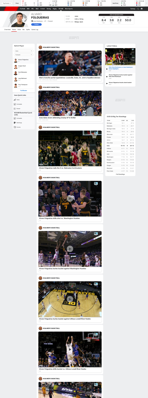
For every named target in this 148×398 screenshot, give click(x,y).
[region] (120, 146)
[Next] (146, 3)
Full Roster (23, 90)
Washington (110, 157)
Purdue (109, 137)
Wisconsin (110, 134)
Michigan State (111, 128)
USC (108, 154)
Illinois (108, 131)
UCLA (108, 140)
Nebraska (109, 126)
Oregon (109, 165)
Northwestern (110, 162)
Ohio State (110, 143)
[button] (138, 9)
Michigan (109, 123)
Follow (36, 24)
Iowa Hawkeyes (38, 21)
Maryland (109, 168)
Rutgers (109, 160)
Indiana (109, 148)
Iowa (108, 145)
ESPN (11, 9)
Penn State (110, 171)
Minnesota (110, 151)
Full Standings (120, 174)
